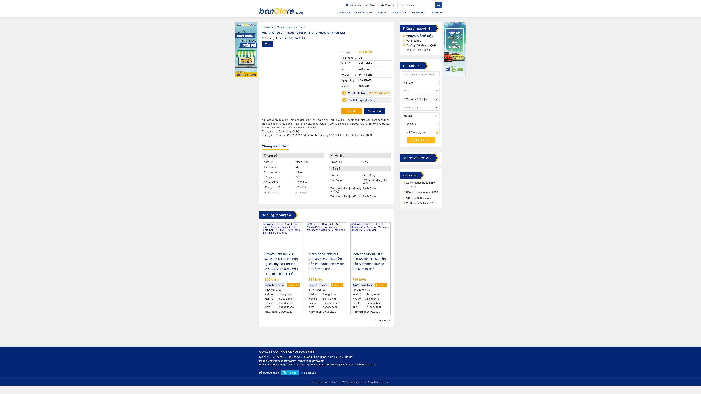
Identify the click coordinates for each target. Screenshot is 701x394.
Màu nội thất (271, 192)
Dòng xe (268, 177)
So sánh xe (375, 111)
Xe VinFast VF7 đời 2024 (290, 38)
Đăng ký (373, 4)
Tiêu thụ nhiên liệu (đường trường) (345, 190)
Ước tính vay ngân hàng (361, 100)
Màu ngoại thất (272, 187)
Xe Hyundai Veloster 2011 (421, 203)
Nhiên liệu (336, 161)
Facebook (310, 372)
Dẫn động (336, 180)
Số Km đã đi (271, 182)
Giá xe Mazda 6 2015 (418, 197)
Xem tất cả (384, 320)
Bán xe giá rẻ (364, 12)
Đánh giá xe (399, 12)
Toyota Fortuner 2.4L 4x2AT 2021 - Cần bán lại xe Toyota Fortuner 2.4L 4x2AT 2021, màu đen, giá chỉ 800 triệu (281, 264)
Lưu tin (352, 111)
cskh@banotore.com (311, 360)
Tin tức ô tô (419, 12)
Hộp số (334, 175)
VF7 (303, 27)
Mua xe (281, 27)
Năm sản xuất (272, 172)
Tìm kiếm (421, 140)
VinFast (293, 27)
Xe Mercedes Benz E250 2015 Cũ (420, 184)
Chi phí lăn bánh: (369, 94)
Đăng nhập (356, 4)
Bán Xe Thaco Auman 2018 (422, 192)
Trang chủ (268, 27)
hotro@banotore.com (282, 360)
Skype (292, 372)
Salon (382, 12)
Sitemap (437, 12)
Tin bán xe (344, 12)
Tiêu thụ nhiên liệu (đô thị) (345, 196)
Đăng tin (390, 4)
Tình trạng (270, 166)
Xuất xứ (268, 161)
